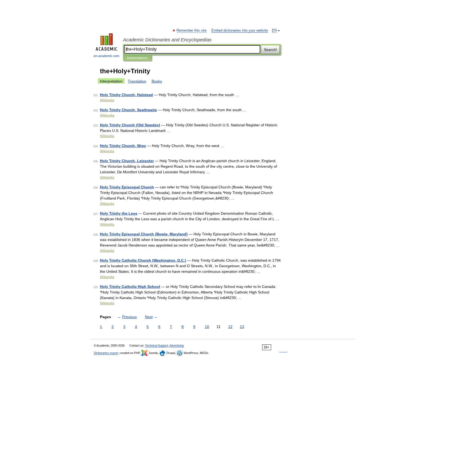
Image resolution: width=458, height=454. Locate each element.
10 (207, 327)
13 (242, 327)
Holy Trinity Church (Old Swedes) (130, 125)
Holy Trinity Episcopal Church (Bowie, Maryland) (144, 234)
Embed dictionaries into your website (240, 30)
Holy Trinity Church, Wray (123, 146)
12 (230, 327)
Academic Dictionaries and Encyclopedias (167, 39)
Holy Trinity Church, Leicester (127, 161)
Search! (270, 49)
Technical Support (156, 345)
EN (274, 30)
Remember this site (191, 30)
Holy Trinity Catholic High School (130, 286)
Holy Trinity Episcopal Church (127, 187)
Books (157, 81)
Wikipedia (107, 100)
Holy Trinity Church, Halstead (126, 95)
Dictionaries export (106, 352)
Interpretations (137, 58)
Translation (137, 81)
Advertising (176, 345)
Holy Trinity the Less (118, 213)
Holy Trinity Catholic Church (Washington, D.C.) (143, 260)
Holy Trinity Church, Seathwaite (128, 110)
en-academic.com (106, 56)
